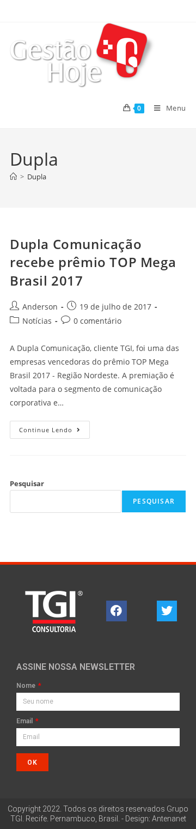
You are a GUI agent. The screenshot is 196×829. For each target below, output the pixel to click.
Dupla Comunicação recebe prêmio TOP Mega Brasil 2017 (93, 262)
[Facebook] (116, 611)
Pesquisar (27, 483)
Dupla (36, 176)
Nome (26, 685)
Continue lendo (54, 427)
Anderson (40, 306)
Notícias (37, 321)
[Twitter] (167, 611)
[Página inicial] (13, 176)
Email (25, 721)
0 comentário (97, 321)
